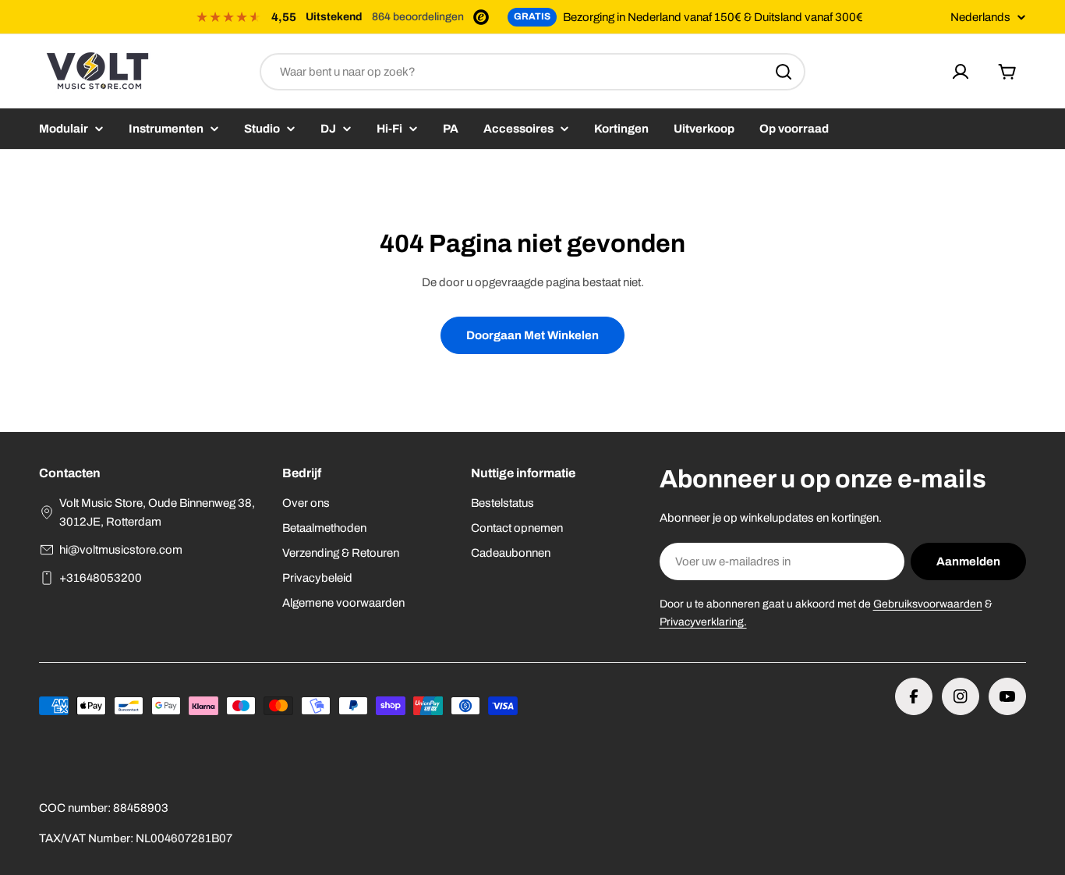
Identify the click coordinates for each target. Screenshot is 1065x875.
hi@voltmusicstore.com (120, 550)
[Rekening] (960, 71)
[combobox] (532, 71)
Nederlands (980, 17)
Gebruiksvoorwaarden (927, 604)
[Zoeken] (783, 71)
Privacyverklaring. (703, 622)
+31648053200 (100, 578)
